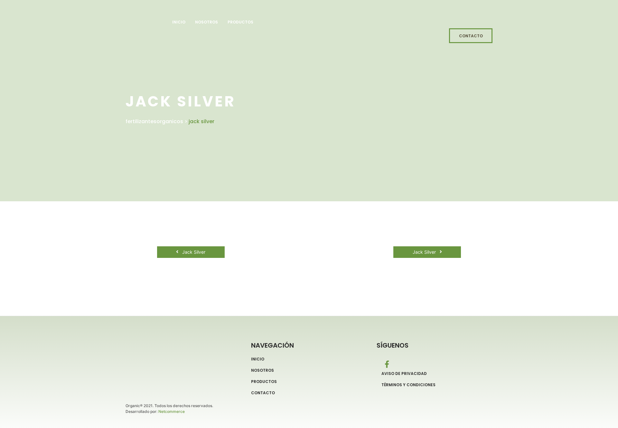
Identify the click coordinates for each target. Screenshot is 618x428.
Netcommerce (171, 411)
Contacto (263, 393)
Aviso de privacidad (404, 373)
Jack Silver (193, 252)
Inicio (178, 22)
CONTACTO (471, 36)
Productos (240, 22)
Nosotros (206, 22)
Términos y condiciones (408, 385)
